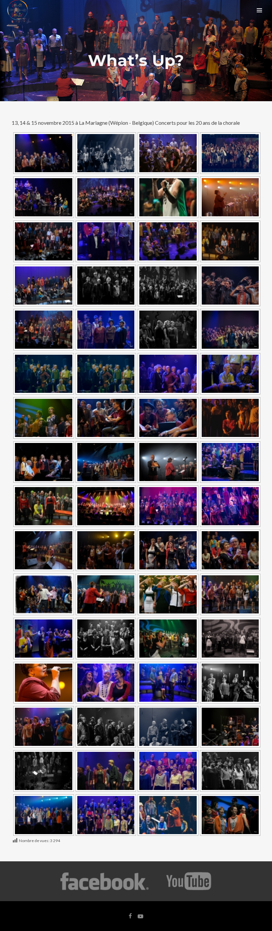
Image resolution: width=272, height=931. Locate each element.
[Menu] (259, 10)
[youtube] (140, 919)
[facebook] (130, 916)
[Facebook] (104, 889)
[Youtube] (189, 889)
